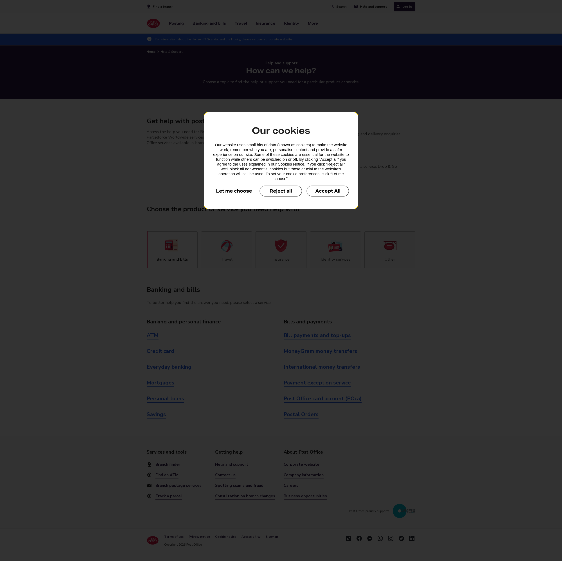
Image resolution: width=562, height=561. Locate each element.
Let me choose (234, 191)
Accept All (327, 191)
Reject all (281, 191)
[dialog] (281, 160)
